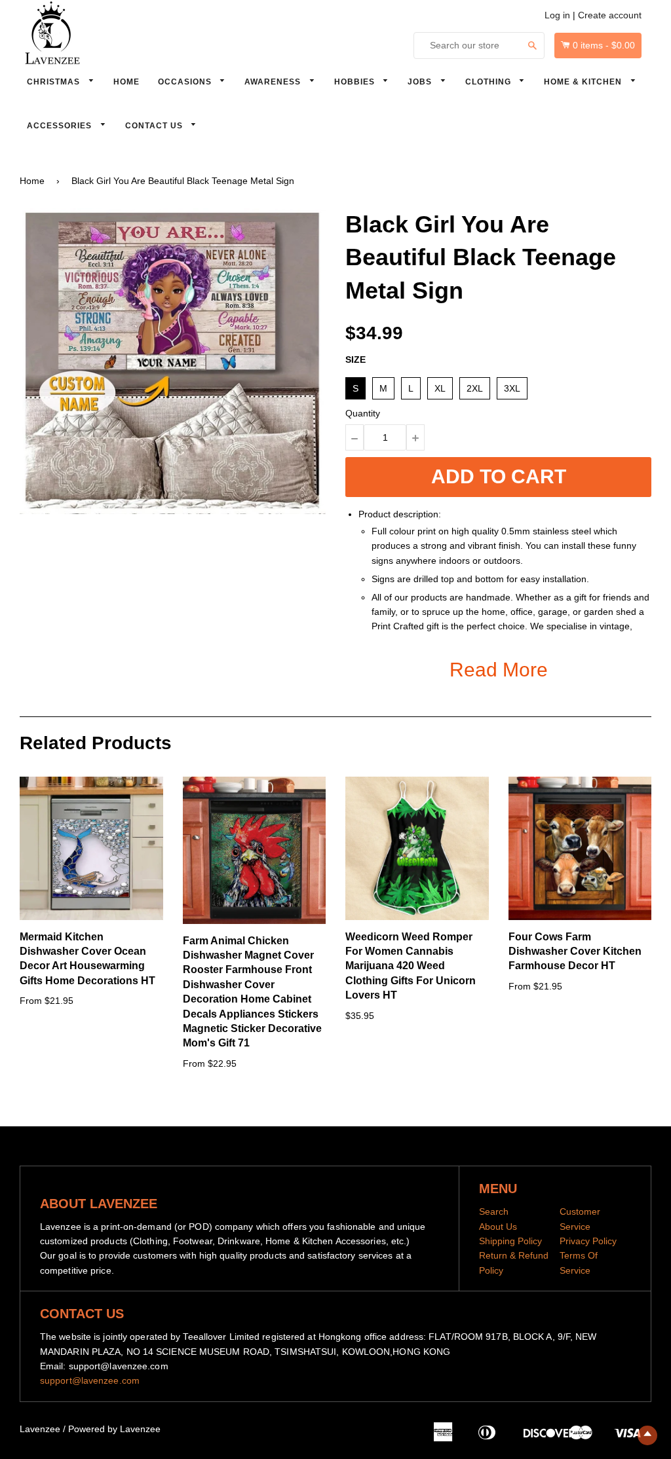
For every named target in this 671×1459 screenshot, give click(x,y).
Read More (499, 669)
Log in (557, 15)
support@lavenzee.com (90, 1380)
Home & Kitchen (584, 81)
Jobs (421, 81)
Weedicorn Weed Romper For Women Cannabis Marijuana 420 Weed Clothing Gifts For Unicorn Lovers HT (410, 966)
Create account (610, 15)
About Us (498, 1226)
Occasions (186, 81)
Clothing (489, 81)
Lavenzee (40, 1429)
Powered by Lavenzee (114, 1429)
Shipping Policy (510, 1241)
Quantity (362, 413)
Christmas (55, 81)
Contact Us (155, 125)
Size (355, 359)
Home (126, 81)
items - (604, 45)
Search (493, 1211)
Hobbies (355, 81)
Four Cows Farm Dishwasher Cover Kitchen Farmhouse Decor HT (575, 951)
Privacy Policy (588, 1241)
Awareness (273, 81)
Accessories (60, 125)
